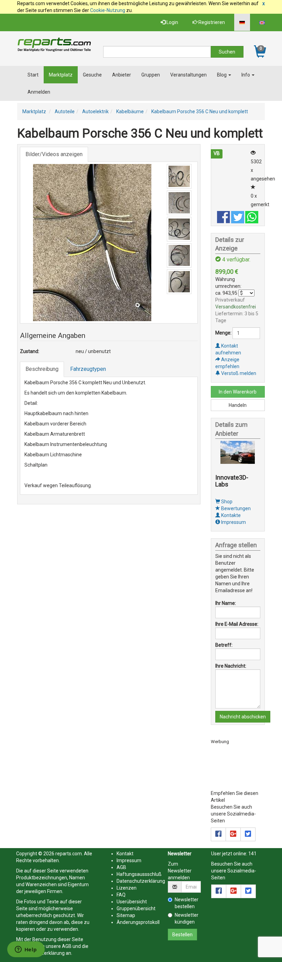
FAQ (121, 895)
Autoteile (65, 111)
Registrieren (211, 22)
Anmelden (39, 92)
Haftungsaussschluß (139, 874)
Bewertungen (235, 508)
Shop (226, 501)
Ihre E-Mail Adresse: (236, 624)
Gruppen (150, 75)
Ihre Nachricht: (230, 666)
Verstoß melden (238, 373)
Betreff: (223, 645)
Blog (222, 75)
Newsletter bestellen (186, 903)
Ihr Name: (225, 603)
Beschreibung (41, 369)
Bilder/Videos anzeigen (54, 154)
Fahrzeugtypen (88, 369)
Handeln (238, 405)
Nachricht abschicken (243, 716)
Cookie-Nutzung (107, 10)
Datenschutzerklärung (141, 881)
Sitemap (126, 915)
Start (33, 75)
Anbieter (121, 75)
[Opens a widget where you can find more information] (26, 950)
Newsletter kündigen (186, 918)
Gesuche (92, 75)
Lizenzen (127, 888)
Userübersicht (132, 901)
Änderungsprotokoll (138, 922)
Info (246, 75)
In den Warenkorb (238, 392)
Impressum (233, 522)
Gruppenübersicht (136, 908)
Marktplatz (61, 75)
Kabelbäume (130, 111)
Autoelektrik (95, 111)
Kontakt (125, 853)
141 (252, 853)
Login (171, 22)
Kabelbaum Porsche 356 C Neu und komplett (199, 111)
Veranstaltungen (188, 75)
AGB (67, 946)
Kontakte (230, 515)
